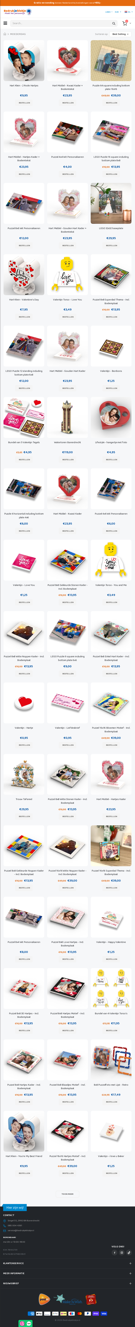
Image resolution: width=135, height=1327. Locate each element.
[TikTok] (129, 1252)
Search (114, 23)
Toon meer (67, 1194)
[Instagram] (122, 1252)
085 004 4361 (15, 1225)
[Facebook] (114, 1252)
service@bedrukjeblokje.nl (21, 1230)
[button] (129, 23)
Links (107, 12)
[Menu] (5, 23)
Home (5, 34)
